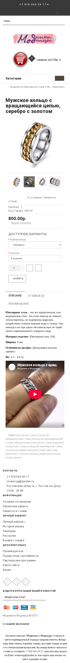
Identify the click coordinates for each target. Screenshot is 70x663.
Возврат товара (13, 540)
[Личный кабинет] (51, 11)
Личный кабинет (14, 521)
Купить (18, 278)
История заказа (13, 526)
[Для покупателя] (65, 11)
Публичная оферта (15, 506)
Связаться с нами (15, 510)
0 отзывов (33, 197)
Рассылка (9, 535)
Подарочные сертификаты (20, 555)
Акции (7, 569)
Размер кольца (18, 239)
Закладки (9, 531)
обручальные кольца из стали (33, 442)
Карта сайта (11, 565)
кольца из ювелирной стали (44, 446)
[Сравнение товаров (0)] (61, 11)
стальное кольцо (28, 453)
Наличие (14, 253)
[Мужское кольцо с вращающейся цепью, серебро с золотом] (35, 142)
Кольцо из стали (25, 435)
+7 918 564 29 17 (18, 476)
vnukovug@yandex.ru (20, 481)
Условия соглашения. (17, 501)
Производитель (13, 551)
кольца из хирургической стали (25, 450)
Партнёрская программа (19, 560)
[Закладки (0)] (56, 11)
